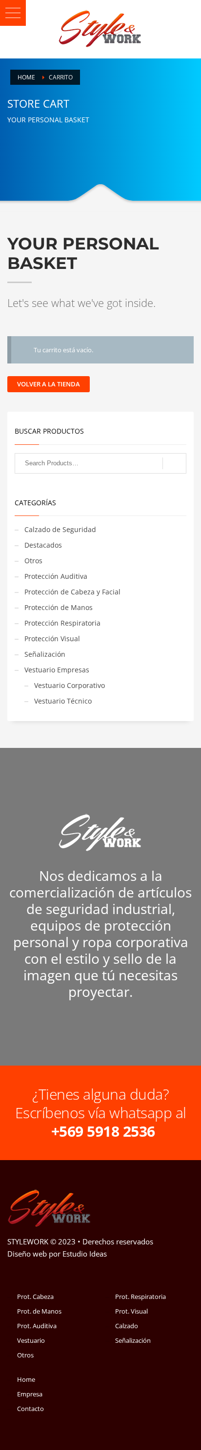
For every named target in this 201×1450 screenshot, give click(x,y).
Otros (33, 560)
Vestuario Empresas (56, 669)
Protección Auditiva (55, 576)
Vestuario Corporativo (69, 685)
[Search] (174, 463)
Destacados (43, 545)
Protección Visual (52, 638)
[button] (13, 13)
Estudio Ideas (84, 1254)
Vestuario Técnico (63, 701)
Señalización (44, 654)
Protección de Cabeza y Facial (72, 591)
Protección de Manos (58, 607)
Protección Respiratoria (62, 623)
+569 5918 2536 (103, 1131)
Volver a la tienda (48, 384)
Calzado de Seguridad (60, 529)
